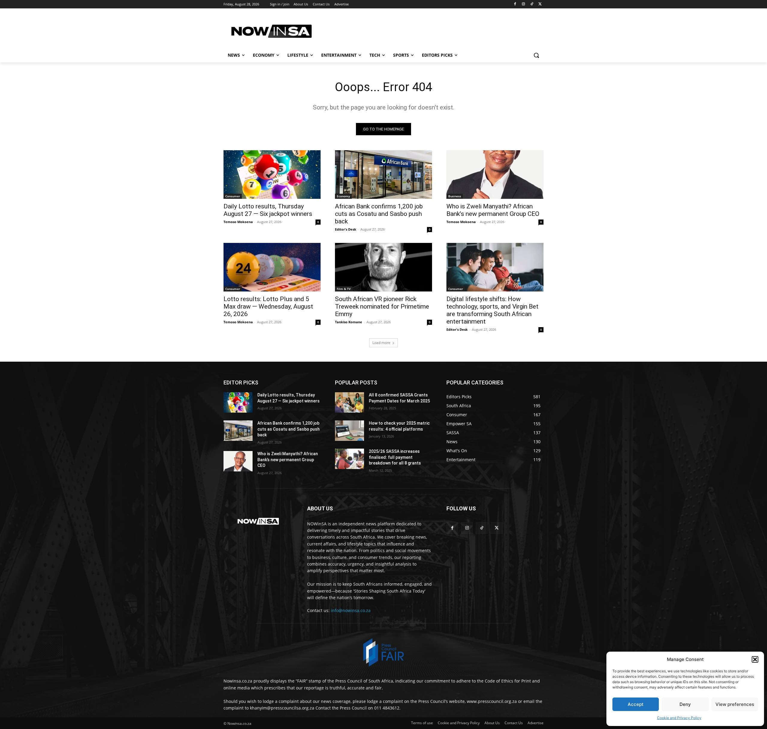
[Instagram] (523, 4)
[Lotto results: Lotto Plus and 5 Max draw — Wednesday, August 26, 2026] (272, 267)
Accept (636, 704)
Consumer (232, 196)
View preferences (734, 704)
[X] (540, 4)
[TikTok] (531, 4)
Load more (381, 342)
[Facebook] (515, 4)
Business (454, 196)
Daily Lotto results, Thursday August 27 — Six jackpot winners (268, 210)
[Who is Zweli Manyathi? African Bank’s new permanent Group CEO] (494, 174)
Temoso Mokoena (238, 222)
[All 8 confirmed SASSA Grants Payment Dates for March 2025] (349, 402)
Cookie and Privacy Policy (679, 718)
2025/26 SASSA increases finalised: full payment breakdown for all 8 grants (395, 457)
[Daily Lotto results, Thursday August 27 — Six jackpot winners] (272, 174)
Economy (343, 196)
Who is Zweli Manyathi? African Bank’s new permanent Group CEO (492, 210)
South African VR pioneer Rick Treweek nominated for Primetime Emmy (382, 306)
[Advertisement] (428, 30)
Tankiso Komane (348, 322)
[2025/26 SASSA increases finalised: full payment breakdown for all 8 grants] (349, 459)
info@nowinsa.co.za (351, 610)
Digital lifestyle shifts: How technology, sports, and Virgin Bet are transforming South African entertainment (492, 310)
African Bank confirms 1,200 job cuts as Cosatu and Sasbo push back (379, 214)
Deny (685, 704)
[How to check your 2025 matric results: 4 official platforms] (349, 430)
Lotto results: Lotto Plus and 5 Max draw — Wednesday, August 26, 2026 (268, 306)
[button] (755, 659)
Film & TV (344, 289)
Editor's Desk (345, 229)
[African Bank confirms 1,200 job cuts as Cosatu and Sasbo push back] (383, 174)
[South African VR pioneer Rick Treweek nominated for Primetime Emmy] (383, 267)
